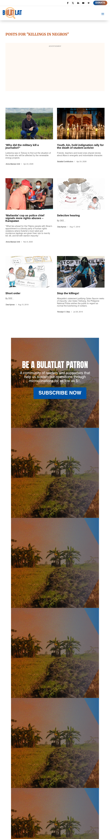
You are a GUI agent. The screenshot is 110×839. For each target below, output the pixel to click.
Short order (29, 285)
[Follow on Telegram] (88, 3)
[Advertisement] (55, 69)
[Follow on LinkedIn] (78, 3)
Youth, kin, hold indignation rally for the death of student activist (81, 137)
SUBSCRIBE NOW (60, 393)
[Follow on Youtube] (83, 3)
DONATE (100, 3)
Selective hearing (81, 211)
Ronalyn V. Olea (63, 312)
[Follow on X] (73, 3)
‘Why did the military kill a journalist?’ (29, 137)
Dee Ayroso (61, 227)
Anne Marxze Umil (13, 164)
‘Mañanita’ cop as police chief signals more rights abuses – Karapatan (29, 211)
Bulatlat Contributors (65, 162)
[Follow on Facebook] (68, 3)
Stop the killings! (81, 285)
